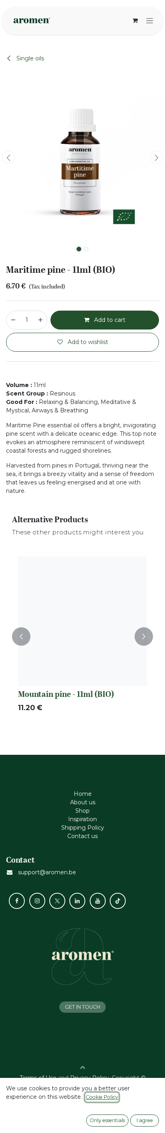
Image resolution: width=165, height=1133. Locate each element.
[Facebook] (17, 901)
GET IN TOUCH (82, 1007)
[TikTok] (118, 901)
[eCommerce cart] (135, 20)
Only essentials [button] (107, 1120)
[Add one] (40, 320)
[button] (8, 157)
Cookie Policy (102, 1097)
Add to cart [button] (109, 319)
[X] (57, 901)
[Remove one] (12, 320)
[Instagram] (37, 901)
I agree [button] (145, 1120)
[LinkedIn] (77, 901)
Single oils (29, 58)
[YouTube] (98, 901)
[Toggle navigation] (149, 20)
